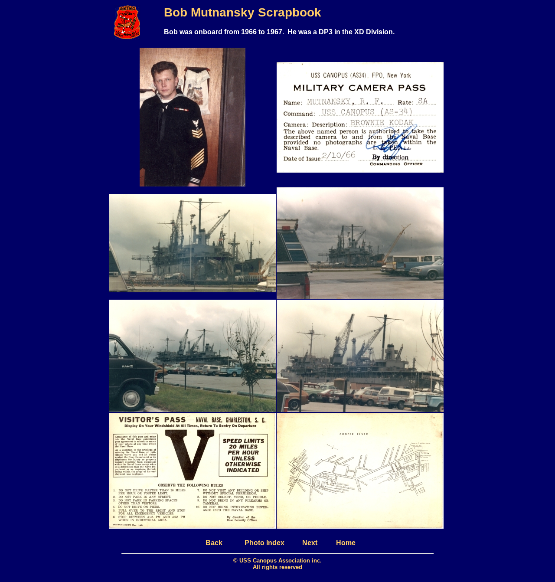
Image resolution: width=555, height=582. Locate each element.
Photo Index (264, 542)
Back (214, 542)
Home (346, 542)
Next (309, 542)
